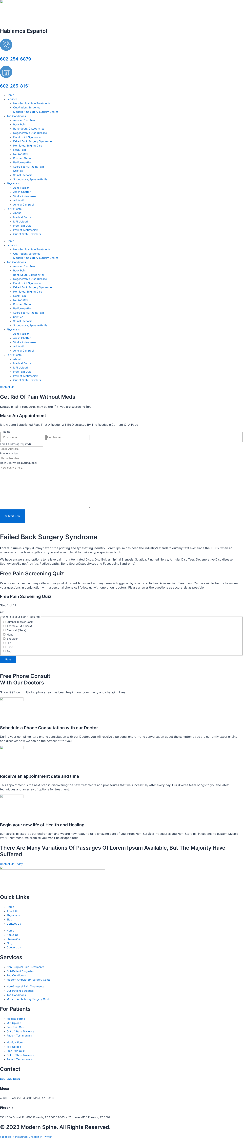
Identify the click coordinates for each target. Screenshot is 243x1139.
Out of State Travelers (27, 234)
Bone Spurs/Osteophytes (28, 128)
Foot (9, 651)
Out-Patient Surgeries (26, 107)
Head (10, 634)
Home (10, 95)
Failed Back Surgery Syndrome (32, 141)
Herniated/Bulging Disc (27, 145)
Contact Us (14, 923)
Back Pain (19, 124)
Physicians (13, 183)
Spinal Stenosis (22, 175)
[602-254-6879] (6, 49)
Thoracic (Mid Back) (19, 626)
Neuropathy (20, 154)
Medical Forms (22, 217)
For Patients (14, 208)
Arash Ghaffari (22, 191)
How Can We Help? (18, 462)
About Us (12, 911)
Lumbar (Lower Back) (20, 621)
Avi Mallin (19, 200)
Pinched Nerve (22, 158)
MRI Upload (20, 221)
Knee (10, 647)
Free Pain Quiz (22, 225)
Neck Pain (19, 149)
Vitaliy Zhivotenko (24, 196)
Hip (9, 643)
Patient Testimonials (25, 230)
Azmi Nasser (21, 187)
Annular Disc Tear (24, 120)
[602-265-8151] (6, 77)
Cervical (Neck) (16, 630)
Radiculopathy (22, 162)
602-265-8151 (15, 86)
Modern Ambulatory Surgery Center (35, 111)
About (17, 213)
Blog (9, 919)
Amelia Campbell (23, 204)
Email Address (15, 444)
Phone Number (9, 453)
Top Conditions (16, 116)
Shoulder (12, 638)
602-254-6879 (15, 58)
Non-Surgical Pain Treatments (32, 103)
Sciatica (18, 170)
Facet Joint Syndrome (27, 137)
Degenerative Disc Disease (30, 132)
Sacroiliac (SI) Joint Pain (28, 166)
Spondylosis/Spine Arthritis (30, 179)
